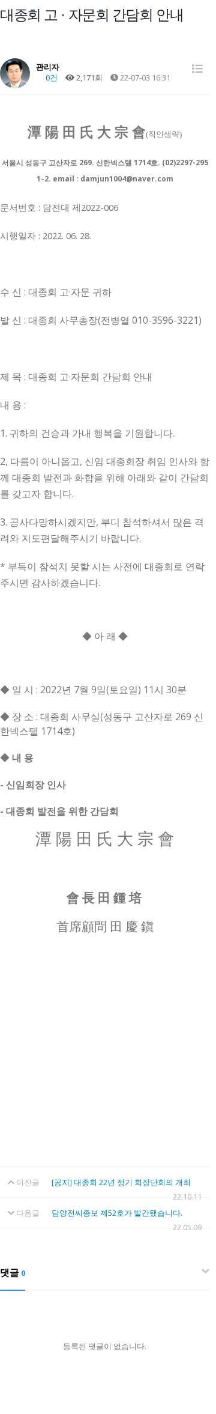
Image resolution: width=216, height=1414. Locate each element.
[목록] (197, 68)
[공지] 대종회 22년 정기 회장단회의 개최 (121, 1182)
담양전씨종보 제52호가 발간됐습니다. (117, 1212)
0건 (51, 77)
